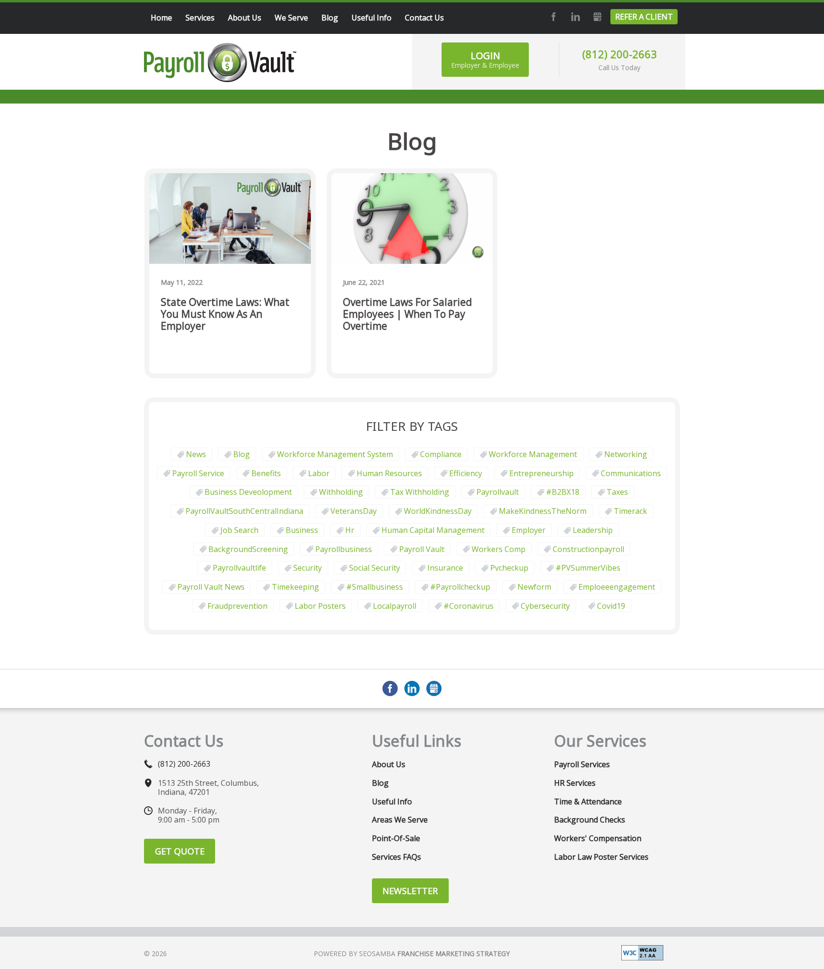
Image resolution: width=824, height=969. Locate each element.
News (196, 454)
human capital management (432, 530)
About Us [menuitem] (244, 17)
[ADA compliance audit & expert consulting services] (642, 952)
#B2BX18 (562, 492)
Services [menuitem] (200, 17)
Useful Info (392, 801)
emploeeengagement (616, 587)
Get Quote (180, 851)
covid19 (611, 606)
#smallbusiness (374, 587)
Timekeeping (295, 587)
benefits (266, 473)
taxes (617, 492)
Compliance (441, 454)
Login (485, 59)
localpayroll (394, 606)
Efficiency (465, 473)
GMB (596, 16)
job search (239, 530)
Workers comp (498, 549)
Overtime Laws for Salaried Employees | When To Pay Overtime (407, 314)
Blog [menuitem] (329, 17)
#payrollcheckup (460, 587)
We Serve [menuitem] (291, 17)
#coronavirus (468, 606)
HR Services (575, 783)
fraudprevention (237, 606)
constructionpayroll (588, 549)
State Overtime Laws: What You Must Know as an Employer (225, 314)
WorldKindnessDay (438, 511)
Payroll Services (582, 764)
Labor (319, 473)
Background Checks (589, 819)
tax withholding (419, 492)
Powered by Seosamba (412, 953)
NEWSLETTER (410, 890)
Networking (625, 454)
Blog (241, 454)
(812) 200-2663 (619, 54)
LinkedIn (574, 16)
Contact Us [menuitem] (424, 17)
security (307, 568)
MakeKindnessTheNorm (543, 511)
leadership (593, 530)
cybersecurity (545, 606)
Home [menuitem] (161, 17)
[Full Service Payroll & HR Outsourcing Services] (220, 62)
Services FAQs (396, 857)
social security (374, 568)
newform (534, 587)
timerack (630, 511)
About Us (388, 764)
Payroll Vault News (211, 587)
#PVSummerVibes (588, 568)
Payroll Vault (421, 549)
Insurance (445, 568)
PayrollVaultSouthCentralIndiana (244, 511)
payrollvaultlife (239, 568)
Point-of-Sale (396, 838)
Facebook (552, 16)
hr (349, 530)
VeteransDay (353, 511)
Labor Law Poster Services (601, 857)
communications (631, 473)
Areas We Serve (400, 819)
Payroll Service (198, 473)
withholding (341, 492)
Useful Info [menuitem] (371, 17)
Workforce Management (533, 454)
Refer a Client (644, 16)
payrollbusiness (343, 549)
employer (529, 530)
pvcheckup (509, 568)
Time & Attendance (588, 801)
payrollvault (497, 492)
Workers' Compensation (597, 838)
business (302, 530)
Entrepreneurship (541, 473)
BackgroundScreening (248, 549)
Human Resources (389, 473)
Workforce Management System (335, 454)
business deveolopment (248, 492)
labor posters (320, 606)
